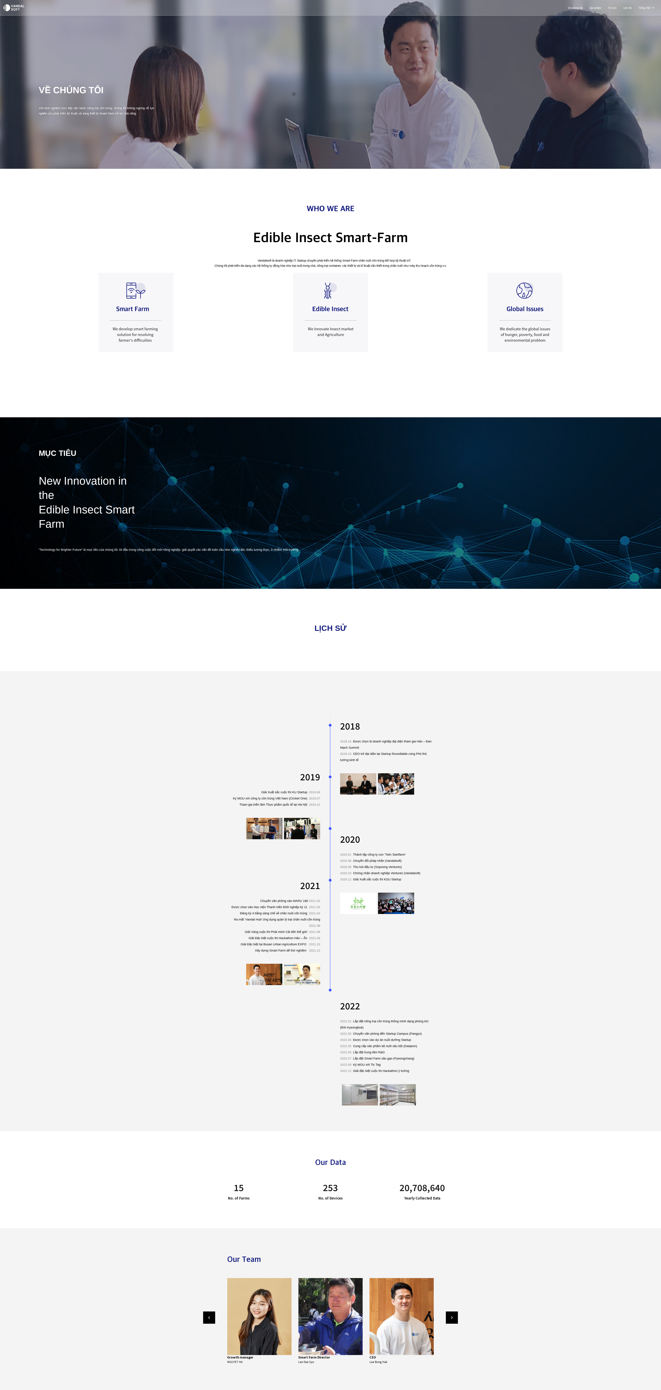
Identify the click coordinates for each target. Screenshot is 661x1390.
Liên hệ (627, 7)
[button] (235, 1321)
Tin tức (612, 7)
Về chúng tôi (575, 7)
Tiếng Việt (645, 7)
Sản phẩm (595, 7)
